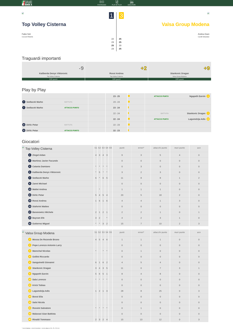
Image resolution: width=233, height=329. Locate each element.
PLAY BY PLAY (117, 5)
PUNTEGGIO (101, 5)
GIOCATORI (132, 5)
